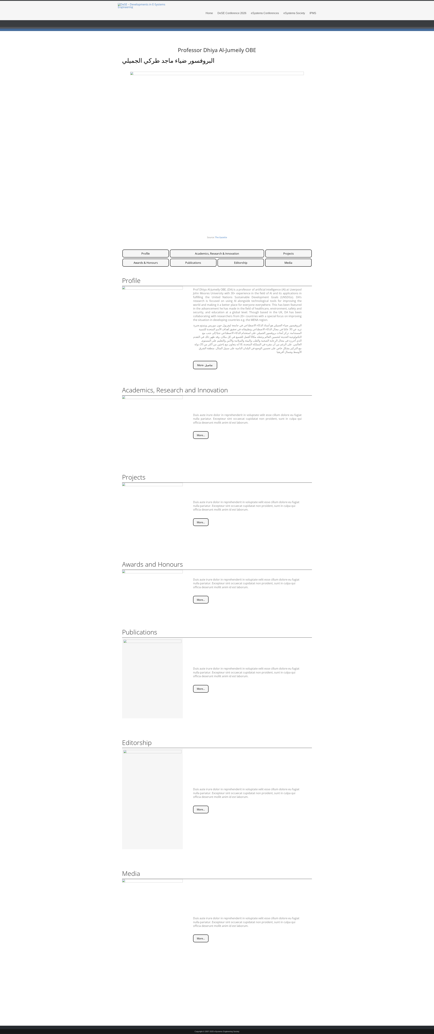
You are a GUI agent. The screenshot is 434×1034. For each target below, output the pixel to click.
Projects (288, 253)
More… (201, 435)
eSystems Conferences (265, 13)
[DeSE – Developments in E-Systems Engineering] (149, 5)
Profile (145, 253)
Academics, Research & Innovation (217, 253)
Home (209, 13)
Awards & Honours (146, 263)
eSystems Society (294, 13)
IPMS (313, 13)
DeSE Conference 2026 (232, 13)
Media (288, 263)
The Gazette (221, 237)
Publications (193, 263)
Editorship (240, 263)
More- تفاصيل (205, 365)
